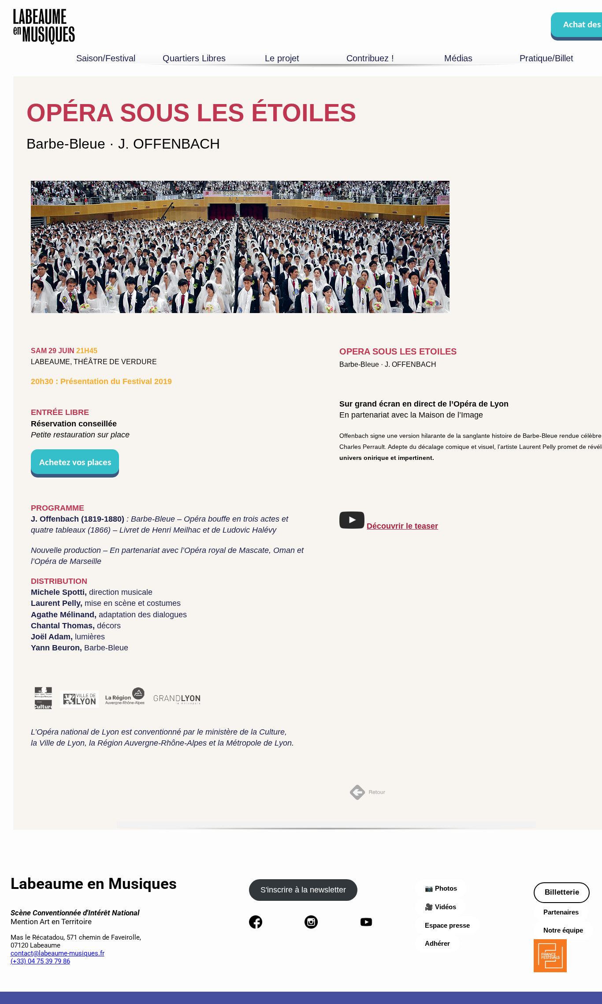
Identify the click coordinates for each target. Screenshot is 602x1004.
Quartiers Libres (194, 58)
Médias (458, 58)
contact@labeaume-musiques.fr (57, 953)
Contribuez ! (370, 58)
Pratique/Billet (546, 58)
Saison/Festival (105, 58)
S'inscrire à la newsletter (303, 889)
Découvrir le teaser (402, 526)
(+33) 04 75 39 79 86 (40, 961)
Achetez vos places (75, 462)
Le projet (282, 58)
